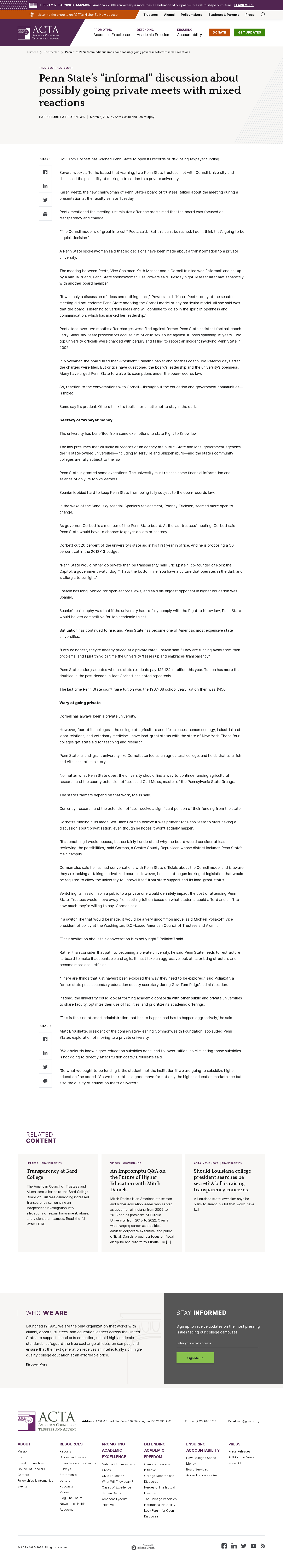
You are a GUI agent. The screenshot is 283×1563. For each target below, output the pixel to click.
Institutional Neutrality (159, 1505)
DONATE (219, 32)
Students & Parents (223, 15)
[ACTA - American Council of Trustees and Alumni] (43, 32)
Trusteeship (51, 52)
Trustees (150, 15)
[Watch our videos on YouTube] (253, 1545)
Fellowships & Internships (35, 1480)
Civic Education (113, 1476)
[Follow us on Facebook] (224, 1545)
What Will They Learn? (117, 1482)
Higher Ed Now (95, 15)
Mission (23, 1451)
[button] (111, 32)
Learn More (244, 5)
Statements (68, 1475)
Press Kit (235, 1463)
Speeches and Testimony (78, 1463)
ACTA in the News (206, 1163)
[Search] (263, 15)
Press (250, 15)
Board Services (197, 1469)
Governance (132, 1163)
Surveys (65, 1469)
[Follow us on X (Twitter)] (243, 1545)
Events (22, 1486)
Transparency (51, 1163)
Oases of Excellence (116, 1487)
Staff (21, 1457)
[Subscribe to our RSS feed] (263, 1545)
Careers (23, 1475)
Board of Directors (31, 1463)
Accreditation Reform (201, 1475)
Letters (32, 1163)
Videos (115, 1163)
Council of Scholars (31, 1469)
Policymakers (191, 15)
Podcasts (66, 1486)
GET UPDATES (249, 32)
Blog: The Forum (71, 1498)
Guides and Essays (73, 1457)
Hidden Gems (111, 1493)
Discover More (36, 1364)
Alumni (169, 15)
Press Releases (239, 1451)
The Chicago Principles (160, 1499)
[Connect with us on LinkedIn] (234, 1545)
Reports (65, 1451)
